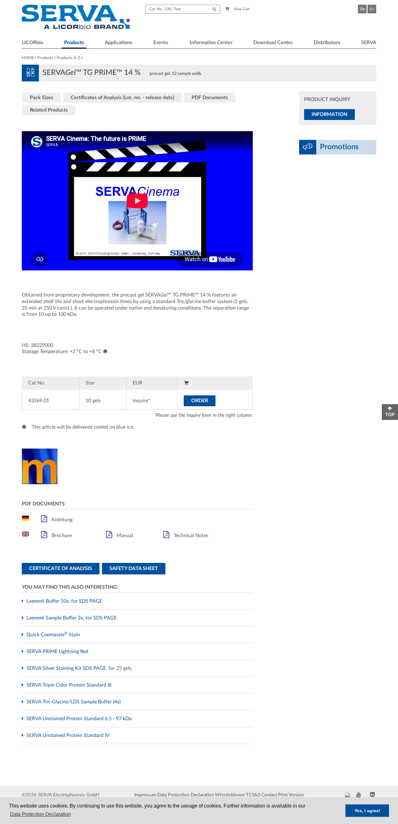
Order (199, 400)
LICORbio (32, 42)
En (372, 9)
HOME (28, 58)
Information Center (211, 42)
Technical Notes (190, 535)
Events (160, 42)
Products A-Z (68, 58)
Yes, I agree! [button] (367, 810)
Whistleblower (230, 795)
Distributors (327, 42)
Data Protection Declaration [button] (40, 814)
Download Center (273, 42)
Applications (118, 42)
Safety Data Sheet (133, 568)
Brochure (61, 535)
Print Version (291, 795)
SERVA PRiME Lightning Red (58, 651)
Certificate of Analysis (60, 568)
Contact (269, 795)
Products (74, 42)
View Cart (241, 9)
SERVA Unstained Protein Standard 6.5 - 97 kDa (80, 718)
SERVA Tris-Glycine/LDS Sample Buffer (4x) (74, 701)
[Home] (76, 18)
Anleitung (61, 519)
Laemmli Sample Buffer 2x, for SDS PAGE (72, 617)
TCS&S (253, 795)
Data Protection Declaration (185, 795)
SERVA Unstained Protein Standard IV (68, 735)
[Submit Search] (214, 9)
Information (329, 114)
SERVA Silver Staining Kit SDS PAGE (67, 668)
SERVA (368, 42)
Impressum (145, 795)
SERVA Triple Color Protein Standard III (70, 685)
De (362, 9)
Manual (124, 535)
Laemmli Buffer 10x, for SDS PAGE (65, 601)
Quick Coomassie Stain (54, 634)
